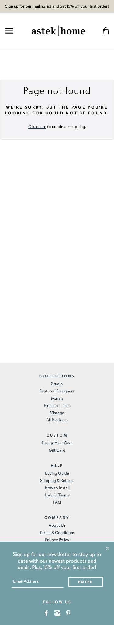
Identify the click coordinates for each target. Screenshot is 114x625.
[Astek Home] (58, 30)
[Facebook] (46, 612)
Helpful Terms (57, 495)
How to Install (57, 487)
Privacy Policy (57, 539)
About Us (57, 525)
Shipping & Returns (57, 480)
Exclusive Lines (57, 405)
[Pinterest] (68, 612)
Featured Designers (57, 391)
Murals (57, 398)
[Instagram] (57, 612)
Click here (37, 126)
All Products (57, 420)
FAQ (57, 502)
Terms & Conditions (57, 532)
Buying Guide (57, 473)
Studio (57, 383)
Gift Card (57, 450)
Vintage (57, 412)
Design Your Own (57, 443)
